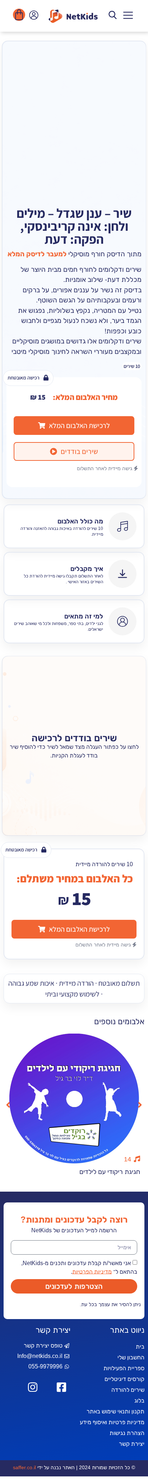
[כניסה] (33, 16)
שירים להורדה (127, 1390)
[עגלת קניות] (19, 15)
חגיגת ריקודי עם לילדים (109, 1171)
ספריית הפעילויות (123, 1368)
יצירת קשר (131, 1444)
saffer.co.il (24, 1467)
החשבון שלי (130, 1357)
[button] (128, 16)
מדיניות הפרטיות (92, 1271)
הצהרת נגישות (127, 1433)
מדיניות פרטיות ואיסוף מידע (112, 1422)
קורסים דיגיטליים (124, 1379)
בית (140, 1347)
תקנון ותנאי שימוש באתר (115, 1411)
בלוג (139, 1401)
